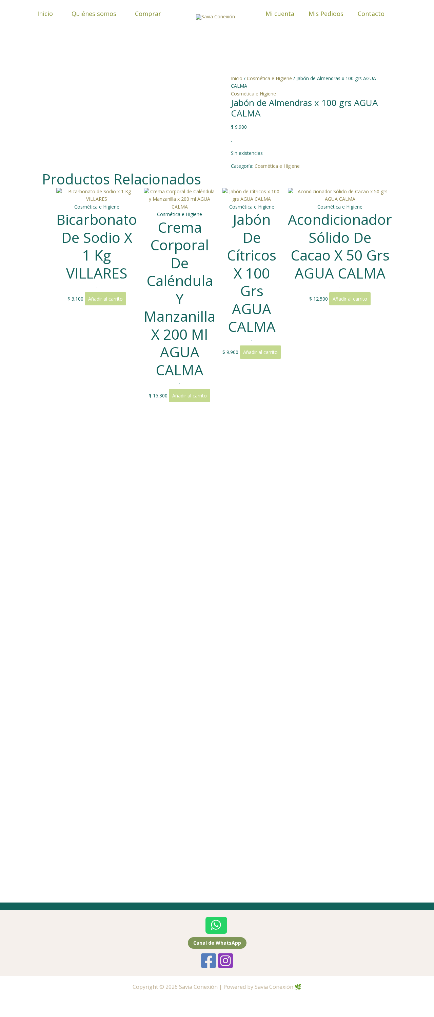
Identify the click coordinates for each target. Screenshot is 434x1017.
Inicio (45, 14)
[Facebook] (208, 960)
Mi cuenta (279, 14)
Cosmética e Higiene (269, 78)
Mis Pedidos (326, 14)
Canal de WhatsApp (217, 943)
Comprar (148, 14)
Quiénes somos (94, 14)
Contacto (371, 14)
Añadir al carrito (105, 299)
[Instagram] (225, 960)
